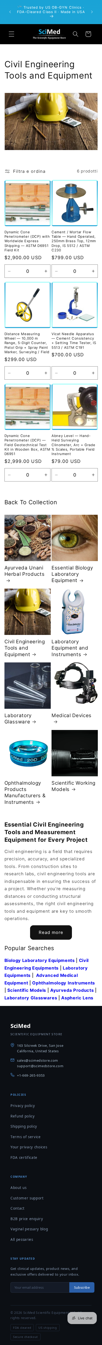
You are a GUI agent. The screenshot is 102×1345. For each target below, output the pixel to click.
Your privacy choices (28, 1147)
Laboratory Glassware (18, 718)
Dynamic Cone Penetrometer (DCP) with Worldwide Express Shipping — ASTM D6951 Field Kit (27, 241)
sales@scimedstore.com (37, 1060)
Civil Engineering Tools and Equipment (24, 648)
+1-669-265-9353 (31, 1075)
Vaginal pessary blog (29, 1229)
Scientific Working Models (73, 786)
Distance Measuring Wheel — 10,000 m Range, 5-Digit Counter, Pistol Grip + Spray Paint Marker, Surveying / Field (27, 343)
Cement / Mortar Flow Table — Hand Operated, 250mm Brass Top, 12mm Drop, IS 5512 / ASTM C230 (74, 241)
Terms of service (25, 1136)
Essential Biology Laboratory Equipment (72, 574)
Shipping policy (23, 1126)
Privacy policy (22, 1105)
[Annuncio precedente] (10, 12)
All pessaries (21, 1239)
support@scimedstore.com (40, 1066)
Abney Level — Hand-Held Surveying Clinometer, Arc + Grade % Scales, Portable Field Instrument (73, 445)
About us (18, 1187)
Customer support (27, 1198)
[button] (11, 34)
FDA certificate (23, 1157)
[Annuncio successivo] (92, 12)
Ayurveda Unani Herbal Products (24, 571)
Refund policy (22, 1116)
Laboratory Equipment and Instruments (70, 648)
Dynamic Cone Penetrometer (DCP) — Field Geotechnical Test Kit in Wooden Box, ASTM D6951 (27, 445)
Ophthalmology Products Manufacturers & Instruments (25, 792)
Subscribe (82, 1287)
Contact (17, 1208)
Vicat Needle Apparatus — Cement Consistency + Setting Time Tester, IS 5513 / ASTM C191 (74, 340)
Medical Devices (72, 715)
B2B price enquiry (26, 1218)
